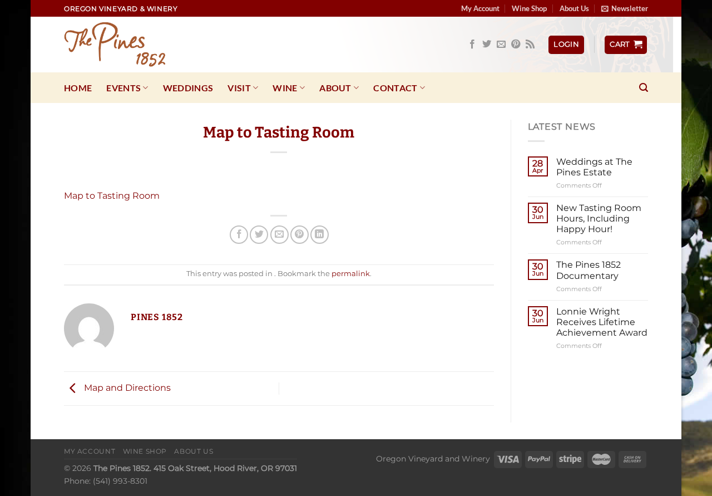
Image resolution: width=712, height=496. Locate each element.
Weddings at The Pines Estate (594, 167)
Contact (395, 87)
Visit (239, 87)
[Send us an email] (501, 45)
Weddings (188, 87)
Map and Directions (126, 387)
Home (78, 87)
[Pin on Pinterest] (299, 234)
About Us (574, 8)
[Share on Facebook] (239, 234)
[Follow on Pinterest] (515, 45)
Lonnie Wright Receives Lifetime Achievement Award (601, 322)
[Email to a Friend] (279, 234)
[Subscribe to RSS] (530, 45)
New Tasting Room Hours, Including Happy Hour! (598, 218)
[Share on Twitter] (259, 234)
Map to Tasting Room (112, 195)
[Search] (643, 88)
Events (123, 87)
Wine (285, 87)
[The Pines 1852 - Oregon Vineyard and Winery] (119, 44)
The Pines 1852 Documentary (588, 270)
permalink (351, 273)
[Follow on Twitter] (486, 45)
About (335, 87)
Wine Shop (529, 8)
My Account (480, 8)
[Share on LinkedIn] (319, 234)
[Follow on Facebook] (472, 45)
